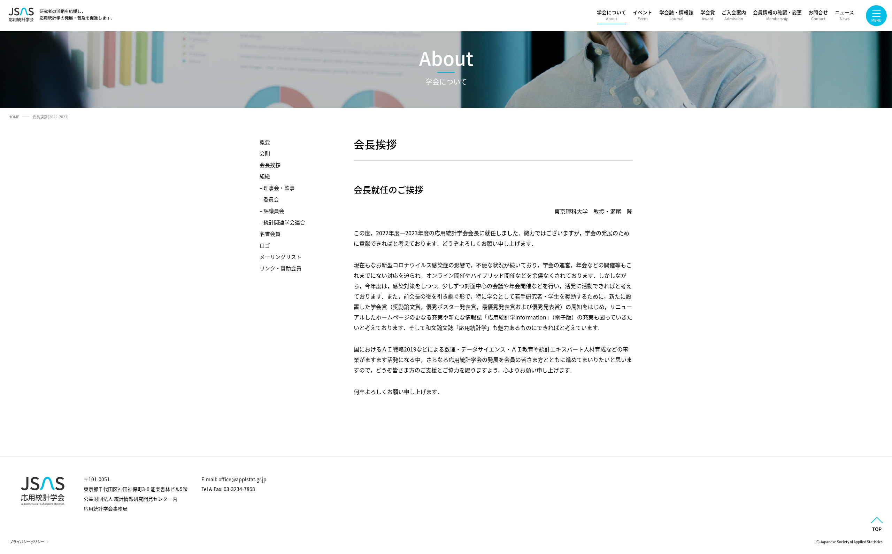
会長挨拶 (270, 164)
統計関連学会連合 (284, 222)
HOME (13, 116)
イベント (642, 15)
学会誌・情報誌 (676, 15)
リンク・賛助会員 (280, 268)
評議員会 (273, 210)
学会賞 (707, 15)
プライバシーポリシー (26, 541)
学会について (611, 15)
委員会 (271, 199)
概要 (265, 141)
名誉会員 (270, 233)
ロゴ (265, 245)
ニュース (844, 15)
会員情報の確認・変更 (777, 15)
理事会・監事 (279, 187)
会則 (265, 153)
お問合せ (818, 15)
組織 (265, 176)
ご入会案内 (734, 15)
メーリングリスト (280, 256)
